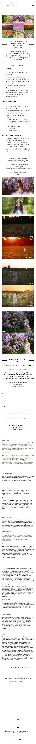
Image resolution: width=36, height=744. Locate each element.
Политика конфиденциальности (18, 735)
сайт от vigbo (18, 739)
